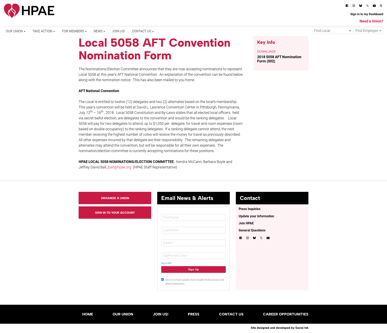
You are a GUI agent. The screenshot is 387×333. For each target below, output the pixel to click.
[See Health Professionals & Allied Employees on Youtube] (374, 6)
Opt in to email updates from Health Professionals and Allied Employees (194, 281)
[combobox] (333, 31)
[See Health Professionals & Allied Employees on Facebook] (347, 6)
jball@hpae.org (119, 167)
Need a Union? (371, 21)
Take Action (42, 31)
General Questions (252, 230)
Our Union (14, 31)
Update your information (256, 216)
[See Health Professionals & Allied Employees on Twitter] (367, 6)
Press (193, 314)
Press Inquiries (249, 209)
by (279, 328)
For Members (73, 31)
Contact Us (141, 31)
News (98, 31)
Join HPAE (246, 223)
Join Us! (118, 31)
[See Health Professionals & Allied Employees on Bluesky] (361, 6)
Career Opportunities (285, 314)
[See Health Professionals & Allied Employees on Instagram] (354, 6)
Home (87, 314)
